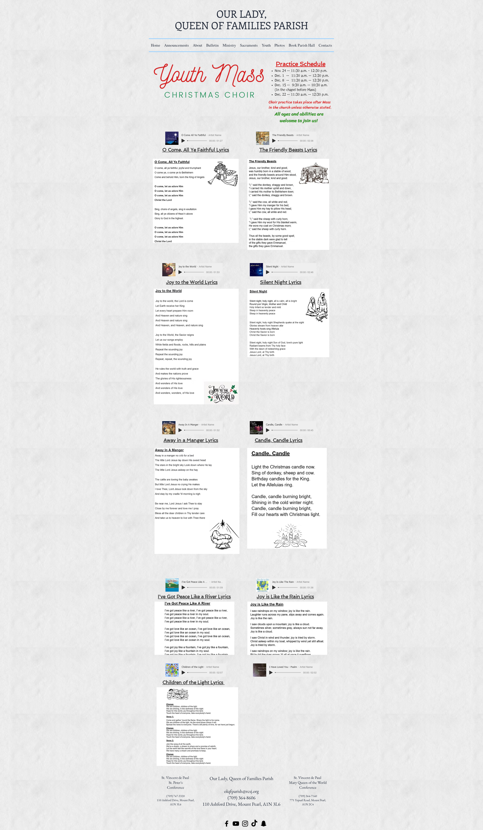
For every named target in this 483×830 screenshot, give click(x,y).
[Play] (183, 141)
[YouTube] (236, 824)
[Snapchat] (264, 824)
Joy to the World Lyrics (192, 282)
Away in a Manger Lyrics (191, 440)
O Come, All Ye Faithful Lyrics (195, 150)
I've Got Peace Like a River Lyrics (194, 596)
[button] (229, 45)
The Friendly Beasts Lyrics (288, 150)
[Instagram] (245, 824)
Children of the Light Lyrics (193, 682)
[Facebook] (227, 824)
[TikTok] (254, 824)
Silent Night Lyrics (280, 282)
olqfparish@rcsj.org (241, 791)
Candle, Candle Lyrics (278, 440)
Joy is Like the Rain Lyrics (285, 596)
